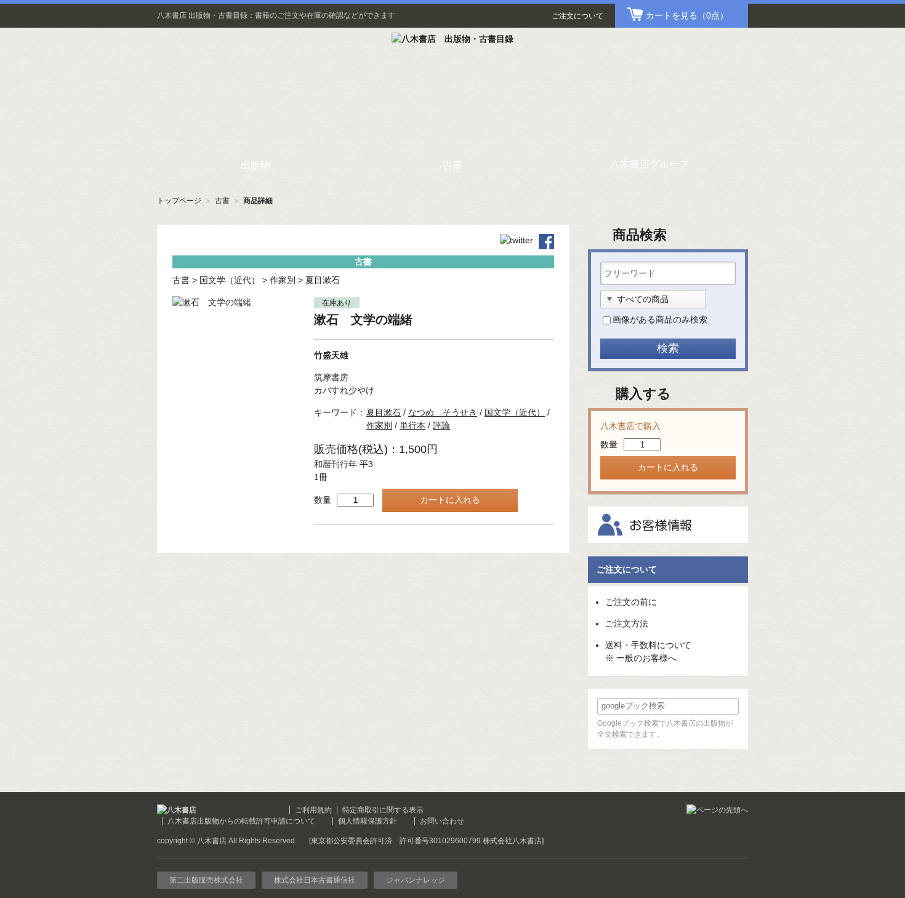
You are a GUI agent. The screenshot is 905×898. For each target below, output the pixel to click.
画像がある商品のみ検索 (660, 319)
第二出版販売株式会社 (206, 880)
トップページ (179, 200)
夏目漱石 (322, 280)
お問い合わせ (442, 821)
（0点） (687, 15)
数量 (322, 500)
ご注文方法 (626, 623)
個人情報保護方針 (367, 821)
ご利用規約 (313, 810)
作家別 (283, 280)
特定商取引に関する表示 (383, 810)
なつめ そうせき (442, 412)
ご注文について (577, 16)
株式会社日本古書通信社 (314, 880)
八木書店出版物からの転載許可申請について (241, 821)
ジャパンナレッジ (415, 880)
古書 (222, 200)
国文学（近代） (229, 280)
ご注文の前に (631, 602)
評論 (441, 425)
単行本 (412, 425)
